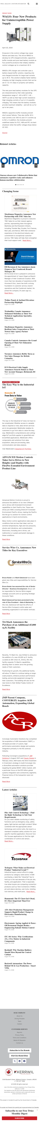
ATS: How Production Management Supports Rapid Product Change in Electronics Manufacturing (19, 912)
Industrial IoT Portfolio (23, 449)
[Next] (35, 165)
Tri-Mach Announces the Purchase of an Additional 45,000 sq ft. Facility (19, 624)
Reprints (19, 1032)
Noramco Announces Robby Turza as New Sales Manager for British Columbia (19, 356)
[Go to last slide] (3, 165)
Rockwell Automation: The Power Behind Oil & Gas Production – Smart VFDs (20, 965)
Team (19, 1021)
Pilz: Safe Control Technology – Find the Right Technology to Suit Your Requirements (19, 815)
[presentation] (19, 161)
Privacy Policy (19, 1035)
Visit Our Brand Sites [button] (19, 1056)
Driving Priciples (20, 1018)
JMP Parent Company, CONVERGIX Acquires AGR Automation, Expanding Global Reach (18, 702)
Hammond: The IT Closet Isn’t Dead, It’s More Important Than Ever (20, 899)
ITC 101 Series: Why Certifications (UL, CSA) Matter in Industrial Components (19, 939)
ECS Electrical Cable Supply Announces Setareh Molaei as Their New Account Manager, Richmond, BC (20, 369)
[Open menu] (37, 3)
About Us (19, 1016)
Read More (6, 539)
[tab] (15, 184)
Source (4, 133)
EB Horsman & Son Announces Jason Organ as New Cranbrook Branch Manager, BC (20, 269)
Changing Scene (10, 191)
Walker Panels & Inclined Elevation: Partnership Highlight (19, 301)
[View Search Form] (28, 3)
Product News (7, 13)
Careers (19, 1024)
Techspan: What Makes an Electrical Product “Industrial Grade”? (19, 869)
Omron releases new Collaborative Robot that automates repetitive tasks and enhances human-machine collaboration (18, 177)
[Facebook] (24, 1061)
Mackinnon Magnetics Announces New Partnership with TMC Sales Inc (20, 215)
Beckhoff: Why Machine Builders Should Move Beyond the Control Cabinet (18, 952)
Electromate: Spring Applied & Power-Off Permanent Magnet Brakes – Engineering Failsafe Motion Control (20, 925)
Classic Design (29, 758)
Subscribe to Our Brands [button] (20, 1050)
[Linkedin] (19, 1061)
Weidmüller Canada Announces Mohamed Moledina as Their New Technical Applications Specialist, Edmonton (18, 314)
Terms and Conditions (19, 1037)
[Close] (37, 1110)
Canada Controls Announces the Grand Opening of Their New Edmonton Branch (21, 342)
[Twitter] (15, 1061)
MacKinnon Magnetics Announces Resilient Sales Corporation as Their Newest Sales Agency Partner (19, 329)
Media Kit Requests (19, 1040)
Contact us (19, 1043)
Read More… (27, 240)
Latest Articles (9, 789)
